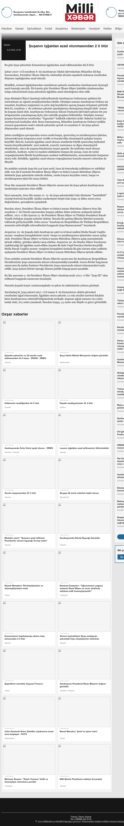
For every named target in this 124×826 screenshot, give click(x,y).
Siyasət (19, 28)
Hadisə (107, 28)
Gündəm (7, 28)
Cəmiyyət (94, 28)
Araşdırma (61, 28)
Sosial (48, 28)
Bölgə (118, 28)
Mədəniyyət (78, 28)
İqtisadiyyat (34, 28)
